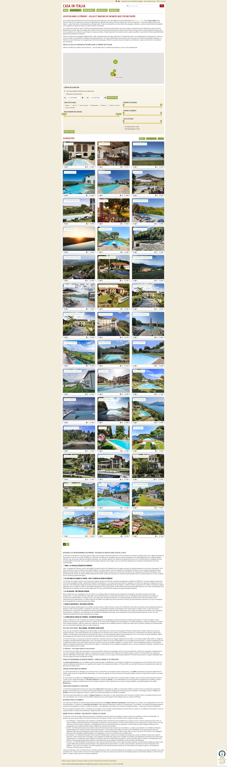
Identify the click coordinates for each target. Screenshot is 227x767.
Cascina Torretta (141, 314)
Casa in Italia (74, 6)
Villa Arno (103, 371)
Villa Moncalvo (105, 513)
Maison (68, 105)
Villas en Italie (66, 761)
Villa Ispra (138, 428)
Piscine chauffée (70, 107)
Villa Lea (102, 484)
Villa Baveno (139, 371)
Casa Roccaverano (107, 257)
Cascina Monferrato (142, 286)
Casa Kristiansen (72, 200)
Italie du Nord (139, 20)
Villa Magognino (140, 484)
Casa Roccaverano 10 (142, 257)
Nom (140, 138)
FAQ (158, 1)
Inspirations (113, 761)
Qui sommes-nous (150, 1)
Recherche (112, 97)
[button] (115, 75)
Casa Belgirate (140, 144)
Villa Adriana (139, 342)
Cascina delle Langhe (108, 286)
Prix (159, 138)
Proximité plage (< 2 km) (132, 129)
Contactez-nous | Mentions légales (132, 1)
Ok (162, 6)
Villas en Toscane (77, 761)
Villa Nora (138, 513)
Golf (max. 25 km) (115, 105)
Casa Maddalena (140, 200)
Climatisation (94, 105)
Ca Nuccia (69, 144)
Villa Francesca (71, 428)
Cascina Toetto (105, 314)
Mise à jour (69, 131)
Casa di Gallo (70, 172)
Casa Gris (138, 172)
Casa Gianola (104, 172)
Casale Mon (69, 286)
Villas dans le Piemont (101, 761)
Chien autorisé (84, 105)
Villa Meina (69, 513)
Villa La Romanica (141, 456)
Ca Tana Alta (104, 144)
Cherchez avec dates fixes (74, 94)
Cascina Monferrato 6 (74, 314)
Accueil (163, 1)
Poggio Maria (104, 342)
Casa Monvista (70, 229)
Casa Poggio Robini (72, 257)
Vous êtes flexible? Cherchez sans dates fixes (80, 91)
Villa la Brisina (71, 456)
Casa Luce (103, 200)
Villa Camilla (70, 399)
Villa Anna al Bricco (73, 371)
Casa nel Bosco (140, 229)
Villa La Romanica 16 (73, 484)
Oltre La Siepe (70, 342)
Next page (66, 540)
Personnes (150, 138)
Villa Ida (102, 428)
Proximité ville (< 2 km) (132, 126)
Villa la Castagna (106, 456)
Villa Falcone (139, 399)
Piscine (75, 105)
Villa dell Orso (105, 399)
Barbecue (103, 105)
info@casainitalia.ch (105, 764)
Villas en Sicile (88, 761)
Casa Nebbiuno (105, 229)
